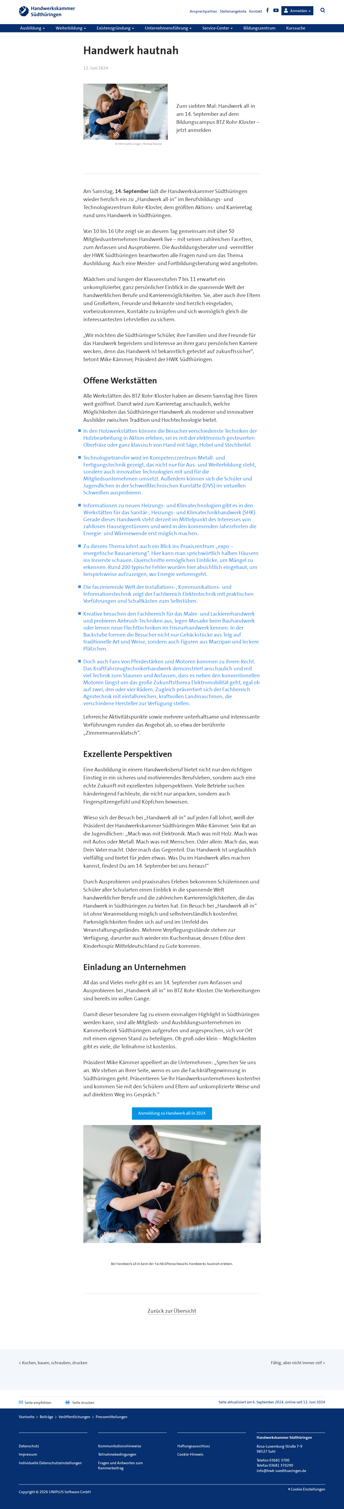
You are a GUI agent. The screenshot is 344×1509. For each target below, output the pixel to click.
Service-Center (216, 28)
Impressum (28, 1454)
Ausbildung (31, 28)
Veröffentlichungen (74, 1416)
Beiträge (46, 1416)
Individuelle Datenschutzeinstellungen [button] (50, 1462)
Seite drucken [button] (83, 1402)
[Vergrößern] (253, 1136)
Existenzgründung (114, 28)
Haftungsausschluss (193, 1446)
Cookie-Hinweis (190, 1454)
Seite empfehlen (38, 1402)
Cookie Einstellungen (307, 1489)
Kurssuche (295, 28)
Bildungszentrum (259, 28)
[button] (297, 10)
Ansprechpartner (203, 11)
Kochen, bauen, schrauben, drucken (54, 1363)
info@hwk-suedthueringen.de (281, 1470)
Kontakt (255, 11)
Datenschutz (29, 1446)
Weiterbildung (69, 28)
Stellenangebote (233, 11)
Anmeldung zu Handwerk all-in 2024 (172, 1113)
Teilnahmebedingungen (117, 1454)
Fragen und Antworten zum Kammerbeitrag (120, 1465)
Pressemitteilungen (111, 1416)
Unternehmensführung (167, 28)
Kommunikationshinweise (119, 1446)
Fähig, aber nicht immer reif (296, 1363)
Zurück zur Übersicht (172, 1310)
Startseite (26, 1416)
